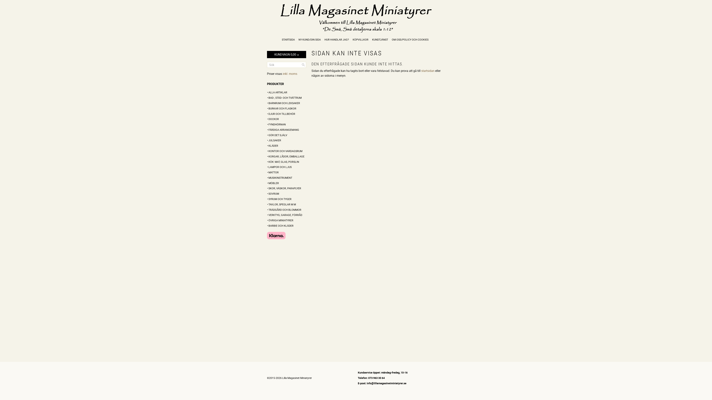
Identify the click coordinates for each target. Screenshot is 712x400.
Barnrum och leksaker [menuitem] (284, 103)
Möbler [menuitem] (273, 183)
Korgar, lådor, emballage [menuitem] (286, 156)
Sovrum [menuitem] (273, 193)
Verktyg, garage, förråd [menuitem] (285, 215)
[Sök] (303, 65)
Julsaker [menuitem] (274, 140)
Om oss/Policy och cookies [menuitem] (410, 39)
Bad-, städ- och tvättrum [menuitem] (285, 97)
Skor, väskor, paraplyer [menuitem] (284, 188)
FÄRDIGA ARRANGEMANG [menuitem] (283, 129)
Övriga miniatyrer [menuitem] (280, 220)
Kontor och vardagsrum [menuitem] (285, 151)
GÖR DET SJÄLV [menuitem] (277, 135)
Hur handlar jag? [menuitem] (336, 39)
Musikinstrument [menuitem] (280, 177)
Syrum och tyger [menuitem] (279, 199)
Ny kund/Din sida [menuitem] (310, 39)
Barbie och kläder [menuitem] (281, 225)
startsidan (427, 71)
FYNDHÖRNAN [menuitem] (277, 124)
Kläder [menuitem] (273, 145)
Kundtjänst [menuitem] (380, 39)
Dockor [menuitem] (273, 119)
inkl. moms (290, 74)
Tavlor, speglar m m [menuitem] (282, 204)
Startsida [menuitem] (288, 39)
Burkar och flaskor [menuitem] (282, 108)
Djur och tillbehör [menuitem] (281, 114)
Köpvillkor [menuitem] (360, 39)
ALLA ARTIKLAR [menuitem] (277, 92)
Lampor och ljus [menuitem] (280, 167)
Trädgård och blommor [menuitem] (284, 209)
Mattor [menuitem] (273, 172)
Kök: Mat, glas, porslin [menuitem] (283, 162)
